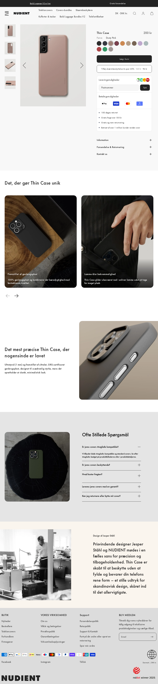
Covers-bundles (64, 10)
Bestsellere (7, 626)
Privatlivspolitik (48, 631)
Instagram (46, 662)
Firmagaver (7, 641)
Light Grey (110, 49)
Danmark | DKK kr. (149, 663)
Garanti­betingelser (50, 636)
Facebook (6, 662)
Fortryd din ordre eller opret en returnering (95, 638)
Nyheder (6, 621)
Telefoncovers (45, 10)
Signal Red (99, 49)
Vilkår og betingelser (51, 626)
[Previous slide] (8, 296)
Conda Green (105, 49)
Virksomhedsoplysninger (53, 641)
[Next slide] (16, 296)
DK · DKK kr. (121, 13)
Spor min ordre (87, 645)
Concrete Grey (146, 43)
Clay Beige (128, 43)
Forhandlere (8, 636)
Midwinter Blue (105, 43)
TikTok (83, 662)
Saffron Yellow (122, 43)
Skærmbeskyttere (84, 10)
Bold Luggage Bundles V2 (72, 16)
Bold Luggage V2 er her (40, 3)
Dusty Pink (110, 43)
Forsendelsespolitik (89, 621)
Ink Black (99, 43)
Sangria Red (116, 43)
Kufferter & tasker (47, 16)
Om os (44, 621)
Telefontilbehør (96, 16)
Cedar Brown (134, 43)
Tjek (145, 87)
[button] (6, 13)
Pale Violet (140, 43)
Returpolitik (85, 626)
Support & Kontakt (89, 631)
